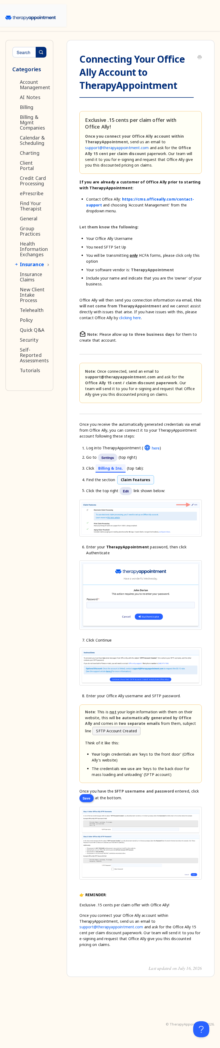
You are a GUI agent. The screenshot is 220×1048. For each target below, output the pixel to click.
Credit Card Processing (33, 181)
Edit (126, 491)
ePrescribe (31, 193)
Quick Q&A (32, 330)
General (28, 218)
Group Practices (30, 231)
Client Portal (27, 165)
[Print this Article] (199, 58)
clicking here (130, 317)
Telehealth (31, 310)
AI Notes (30, 97)
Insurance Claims (31, 277)
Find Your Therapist (31, 206)
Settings (107, 457)
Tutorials (30, 370)
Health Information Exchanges (34, 249)
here (152, 448)
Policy (26, 320)
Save (86, 798)
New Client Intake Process (32, 294)
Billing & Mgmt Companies (32, 122)
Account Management (35, 85)
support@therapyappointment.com (117, 147)
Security (29, 340)
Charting (29, 153)
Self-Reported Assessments (34, 355)
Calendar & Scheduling (32, 140)
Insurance (32, 264)
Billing (26, 107)
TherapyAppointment (187, 1024)
